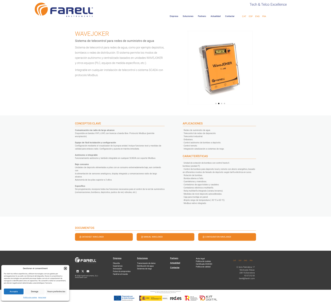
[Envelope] (88, 271)
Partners (202, 16)
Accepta (14, 291)
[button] (65, 268)
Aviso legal (42, 297)
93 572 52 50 (249, 276)
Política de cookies (30, 297)
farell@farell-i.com (247, 278)
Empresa (174, 16)
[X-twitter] (82, 271)
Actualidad (216, 16)
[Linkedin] (77, 271)
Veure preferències (56, 291)
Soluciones (188, 16)
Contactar (230, 16)
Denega (34, 291)
